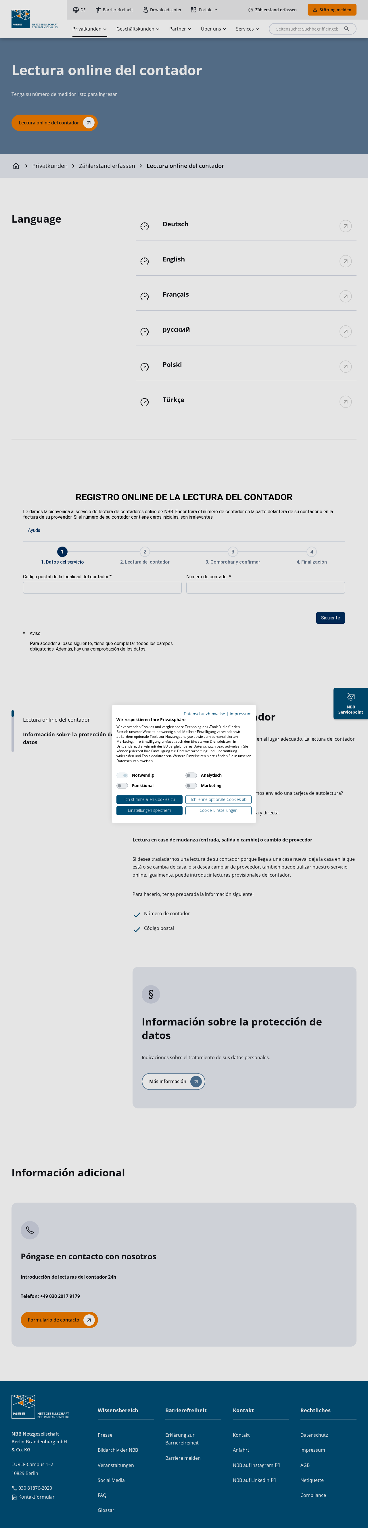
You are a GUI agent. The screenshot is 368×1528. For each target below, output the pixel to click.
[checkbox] (122, 775)
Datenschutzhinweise (204, 713)
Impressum (241, 713)
